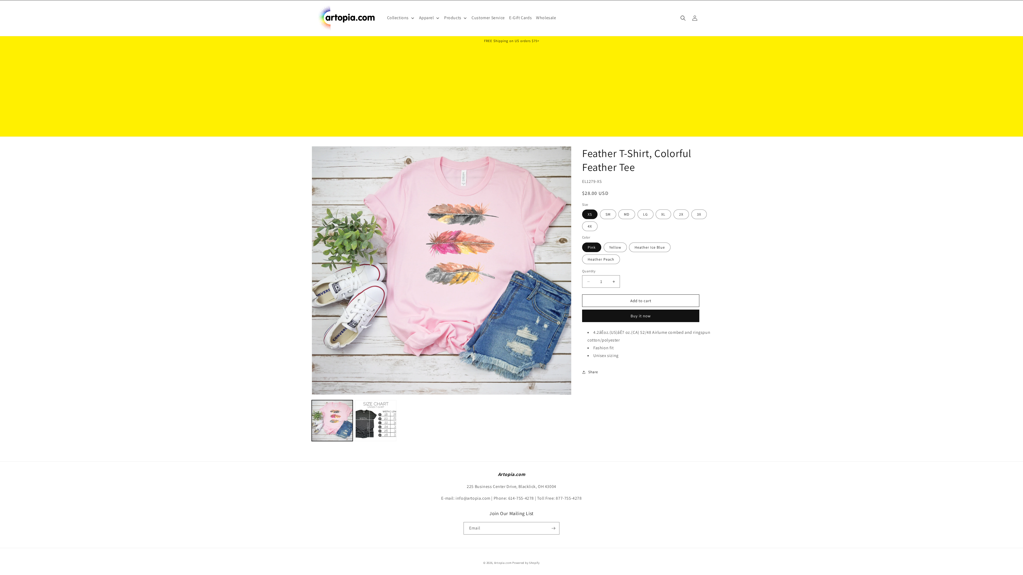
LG (645, 214)
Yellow (615, 247)
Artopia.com (503, 563)
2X (681, 214)
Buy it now (641, 315)
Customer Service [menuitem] (488, 17)
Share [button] (593, 371)
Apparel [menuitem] (426, 17)
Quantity (588, 271)
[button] (683, 18)
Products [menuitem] (452, 17)
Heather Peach (601, 259)
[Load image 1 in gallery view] (332, 420)
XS (590, 214)
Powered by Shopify (526, 563)
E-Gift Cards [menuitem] (520, 17)
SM (608, 214)
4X (590, 226)
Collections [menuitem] (398, 17)
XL (663, 214)
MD (627, 214)
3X (699, 214)
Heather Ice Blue (650, 247)
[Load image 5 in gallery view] (375, 420)
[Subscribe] (553, 528)
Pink (592, 247)
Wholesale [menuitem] (546, 17)
